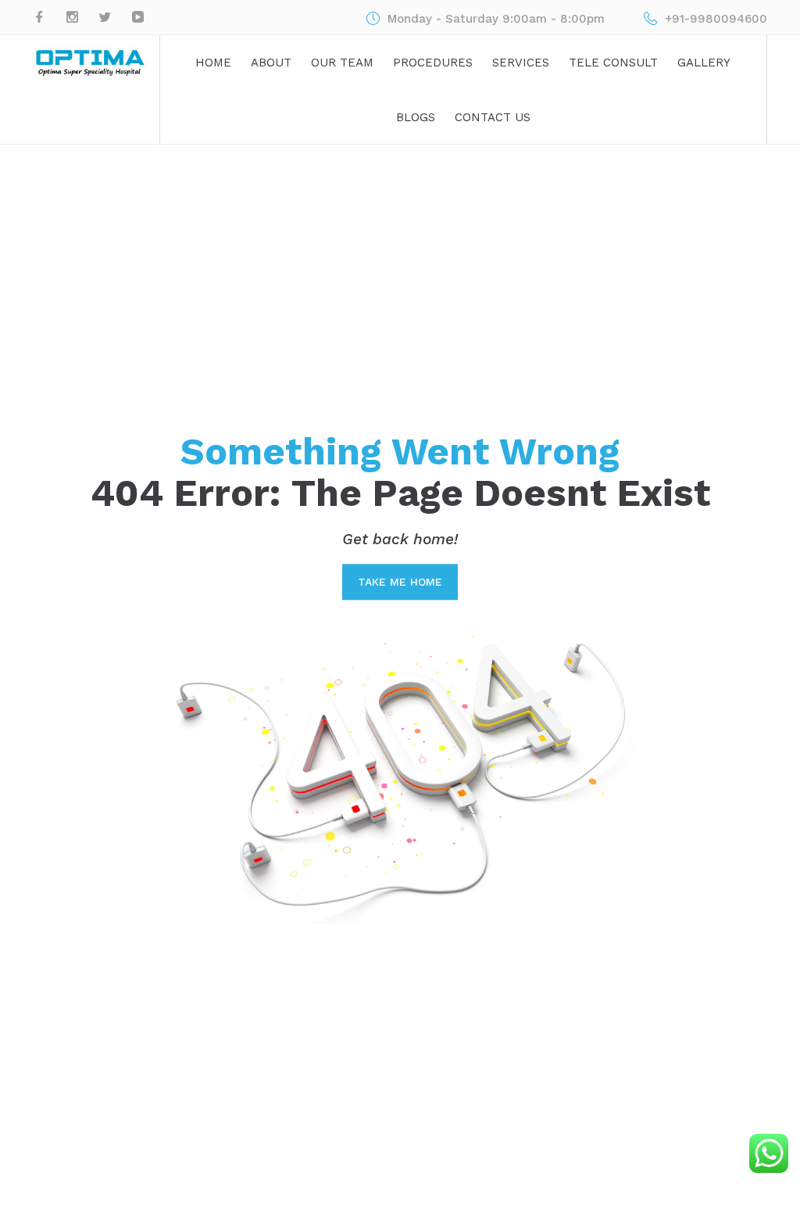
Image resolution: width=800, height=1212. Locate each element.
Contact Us (492, 117)
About (271, 63)
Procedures (433, 63)
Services (520, 63)
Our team (342, 63)
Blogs (415, 117)
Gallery (703, 63)
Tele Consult (613, 63)
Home (213, 63)
